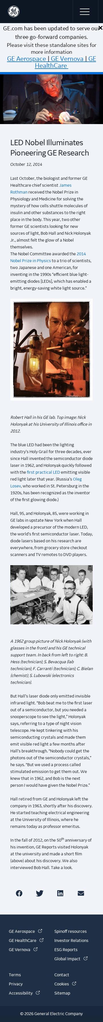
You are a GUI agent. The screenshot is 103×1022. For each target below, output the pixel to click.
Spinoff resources (70, 931)
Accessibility (24, 993)
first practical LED (43, 472)
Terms (15, 975)
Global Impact (71, 959)
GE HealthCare (65, 62)
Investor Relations (71, 941)
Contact (61, 975)
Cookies (65, 984)
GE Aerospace (26, 58)
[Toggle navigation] (85, 11)
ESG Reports (66, 950)
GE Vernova (67, 58)
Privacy (16, 984)
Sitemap (62, 993)
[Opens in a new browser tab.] (20, 893)
